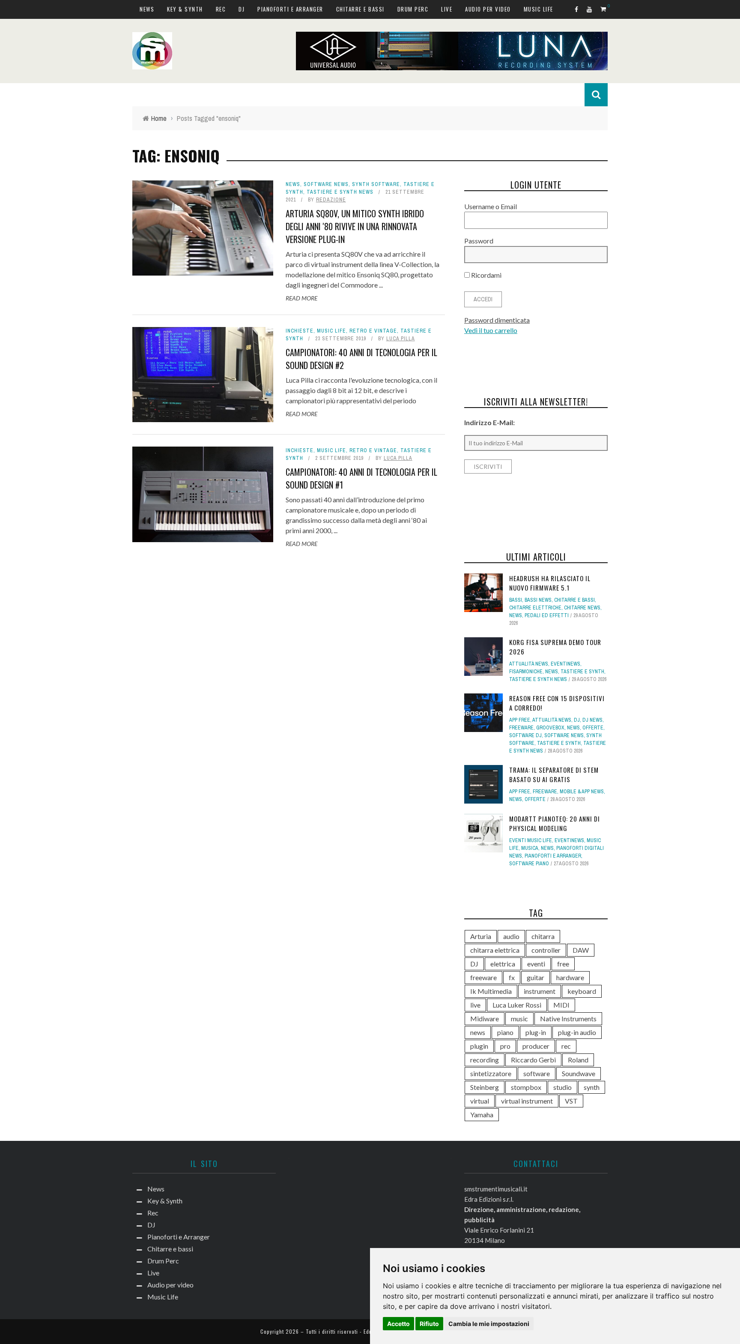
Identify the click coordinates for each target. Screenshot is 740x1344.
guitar (535, 977)
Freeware (521, 727)
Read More (301, 298)
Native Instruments (568, 1018)
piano (505, 1032)
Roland (578, 1060)
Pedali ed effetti (547, 615)
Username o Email (490, 206)
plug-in (535, 1032)
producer (535, 1046)
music (519, 1018)
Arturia (480, 936)
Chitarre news (582, 607)
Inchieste (299, 330)
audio (511, 936)
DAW (581, 950)
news (477, 1032)
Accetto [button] (398, 1323)
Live (446, 9)
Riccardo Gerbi (533, 1060)
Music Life (538, 9)
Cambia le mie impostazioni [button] (488, 1323)
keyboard (581, 991)
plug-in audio (577, 1032)
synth (592, 1087)
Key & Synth (185, 9)
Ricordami (485, 275)
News (147, 9)
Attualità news (528, 663)
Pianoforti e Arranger (290, 9)
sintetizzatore (490, 1073)
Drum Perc (413, 9)
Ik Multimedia (491, 991)
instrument (539, 991)
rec (566, 1046)
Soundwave (578, 1073)
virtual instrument (527, 1101)
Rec (221, 9)
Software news (326, 184)
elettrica (502, 964)
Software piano (529, 863)
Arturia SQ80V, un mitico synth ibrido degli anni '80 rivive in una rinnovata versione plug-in (355, 226)
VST (571, 1101)
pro (505, 1046)
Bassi (515, 600)
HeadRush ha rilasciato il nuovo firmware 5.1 (550, 583)
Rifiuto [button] (429, 1323)
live (475, 1005)
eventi (536, 964)
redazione (331, 199)
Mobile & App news (582, 791)
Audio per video (488, 9)
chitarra (543, 936)
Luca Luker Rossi (516, 1005)
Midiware (484, 1018)
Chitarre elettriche (535, 607)
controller (546, 950)
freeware (483, 977)
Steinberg (484, 1087)
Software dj (525, 735)
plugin (479, 1046)
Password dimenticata (497, 320)
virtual (479, 1101)
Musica (529, 848)
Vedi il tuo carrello (490, 330)
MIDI (561, 1005)
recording (484, 1060)
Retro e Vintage (373, 330)
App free (519, 720)
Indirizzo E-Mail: (489, 422)
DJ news (592, 720)
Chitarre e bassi (360, 9)
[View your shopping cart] (604, 8)
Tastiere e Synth (582, 671)
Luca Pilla (400, 338)
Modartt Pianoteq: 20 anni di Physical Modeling (554, 823)
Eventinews (565, 663)
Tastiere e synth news (340, 192)
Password (478, 241)
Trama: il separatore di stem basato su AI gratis (554, 774)
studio (562, 1087)
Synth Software (376, 184)
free (563, 964)
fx (512, 977)
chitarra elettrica (494, 950)
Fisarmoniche (526, 671)
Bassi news (538, 600)
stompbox (526, 1087)
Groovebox (550, 727)
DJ (242, 9)
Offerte (592, 727)
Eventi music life (530, 840)
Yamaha (481, 1114)
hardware (570, 977)
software (536, 1073)
